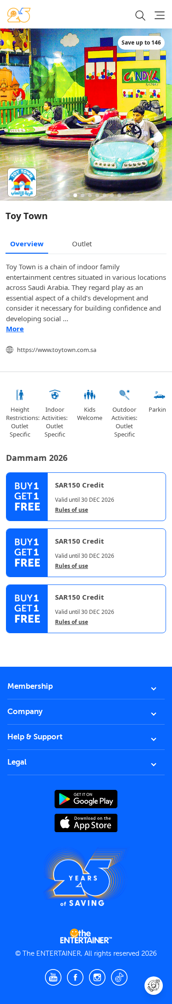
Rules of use (71, 510)
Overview (27, 243)
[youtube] (53, 977)
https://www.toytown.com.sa (56, 350)
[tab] (13, 641)
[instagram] (97, 977)
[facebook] (75, 977)
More (15, 328)
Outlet (82, 243)
